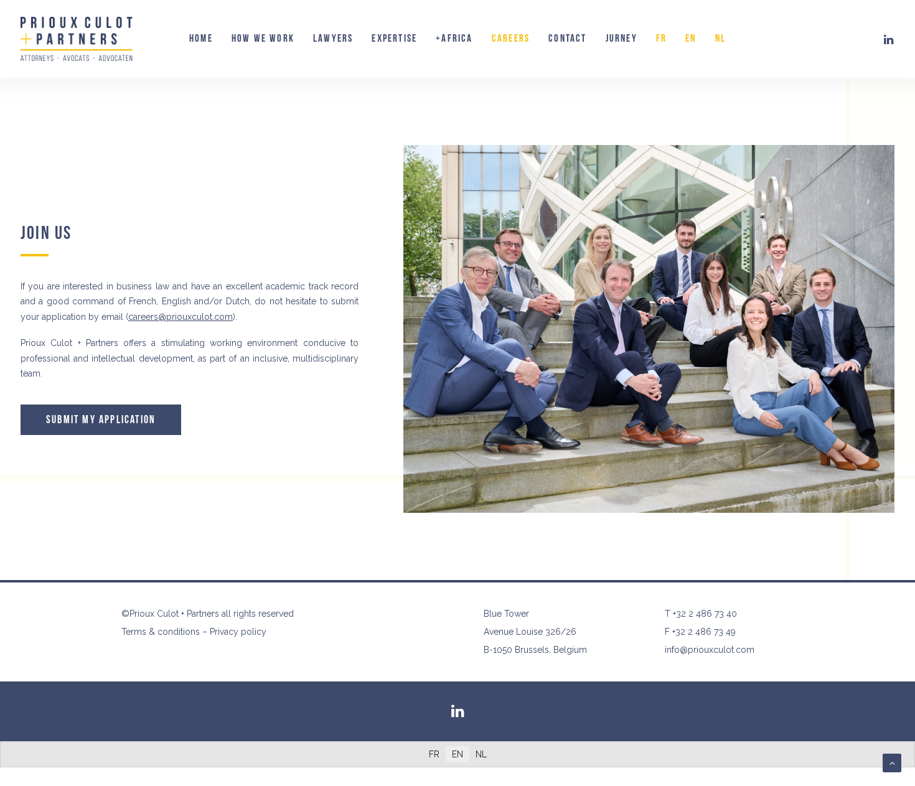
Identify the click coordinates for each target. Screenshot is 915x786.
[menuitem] (201, 39)
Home (201, 38)
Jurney (621, 38)
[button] (888, 39)
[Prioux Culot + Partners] (77, 39)
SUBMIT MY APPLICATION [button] (101, 419)
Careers (511, 38)
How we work (263, 38)
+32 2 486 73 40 (705, 614)
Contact (567, 38)
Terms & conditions (160, 632)
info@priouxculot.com (709, 650)
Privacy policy (238, 632)
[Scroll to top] (892, 762)
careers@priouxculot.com (180, 317)
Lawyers (333, 38)
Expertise (394, 38)
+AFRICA (454, 38)
